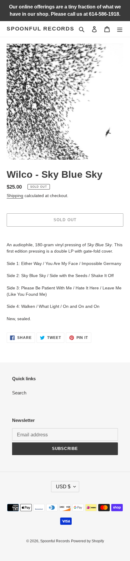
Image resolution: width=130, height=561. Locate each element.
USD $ (63, 486)
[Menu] (119, 29)
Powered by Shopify (87, 541)
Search (19, 392)
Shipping (15, 195)
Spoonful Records (40, 29)
